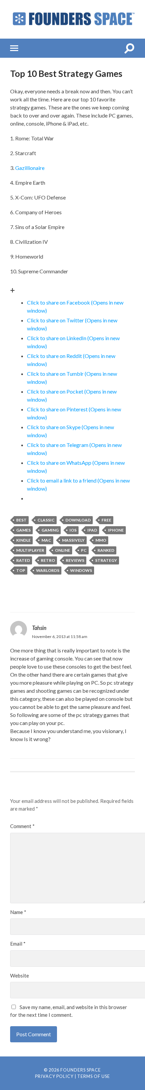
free (106, 520)
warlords (47, 570)
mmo (100, 540)
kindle (23, 540)
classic (46, 520)
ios (73, 530)
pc (84, 550)
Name (18, 912)
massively (73, 540)
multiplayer (30, 550)
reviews (75, 560)
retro (48, 560)
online (62, 550)
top (20, 570)
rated (23, 560)
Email (18, 944)
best (21, 520)
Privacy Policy (54, 1076)
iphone (116, 530)
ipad (92, 530)
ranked (105, 550)
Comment (22, 826)
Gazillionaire (30, 168)
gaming (50, 530)
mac (46, 540)
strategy (106, 560)
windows (81, 570)
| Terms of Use (92, 1076)
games (23, 530)
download (78, 520)
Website (19, 975)
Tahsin (39, 628)
